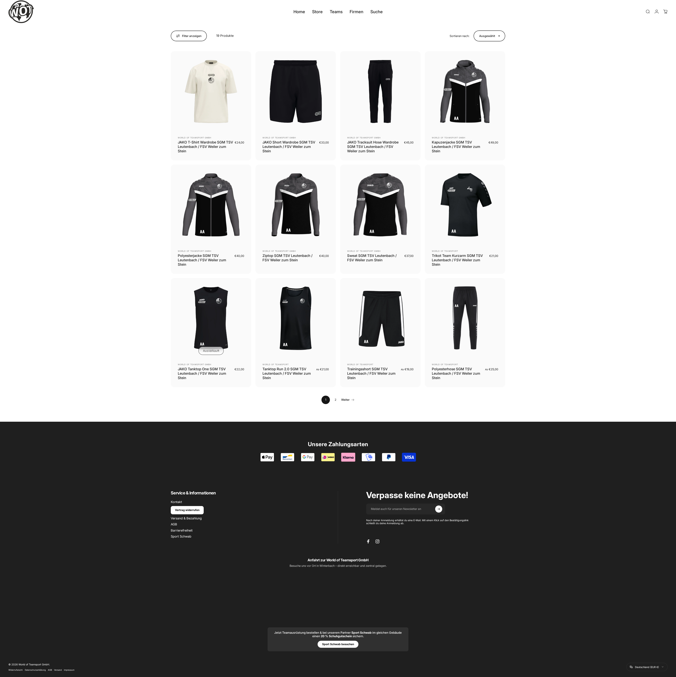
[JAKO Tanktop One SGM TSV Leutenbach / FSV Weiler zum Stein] (211, 318)
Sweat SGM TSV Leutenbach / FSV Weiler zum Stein (372, 258)
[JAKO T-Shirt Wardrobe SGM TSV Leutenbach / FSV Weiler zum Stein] (211, 91)
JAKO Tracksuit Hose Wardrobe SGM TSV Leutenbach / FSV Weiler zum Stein (373, 146)
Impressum (69, 670)
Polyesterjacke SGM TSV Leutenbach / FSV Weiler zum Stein (202, 260)
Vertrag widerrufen (187, 510)
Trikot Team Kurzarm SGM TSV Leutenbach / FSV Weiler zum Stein (457, 260)
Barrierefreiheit (182, 530)
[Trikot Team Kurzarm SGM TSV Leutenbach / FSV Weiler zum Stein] (465, 205)
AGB (174, 524)
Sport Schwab (181, 536)
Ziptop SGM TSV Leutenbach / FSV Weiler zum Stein (287, 258)
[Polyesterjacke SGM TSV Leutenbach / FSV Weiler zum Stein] (211, 205)
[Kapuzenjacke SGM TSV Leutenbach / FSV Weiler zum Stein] (465, 91)
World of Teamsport (445, 251)
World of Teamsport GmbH (194, 137)
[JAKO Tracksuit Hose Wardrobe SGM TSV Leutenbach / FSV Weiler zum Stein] (380, 91)
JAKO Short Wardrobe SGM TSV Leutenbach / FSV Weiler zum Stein (288, 146)
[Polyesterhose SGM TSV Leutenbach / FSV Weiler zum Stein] (465, 318)
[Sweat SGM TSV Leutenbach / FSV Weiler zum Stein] (380, 205)
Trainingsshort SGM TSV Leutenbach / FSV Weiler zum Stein (371, 373)
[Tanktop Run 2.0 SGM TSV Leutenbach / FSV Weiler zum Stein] (295, 318)
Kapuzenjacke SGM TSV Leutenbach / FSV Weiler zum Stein (456, 146)
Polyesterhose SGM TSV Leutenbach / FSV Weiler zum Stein (456, 373)
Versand (58, 670)
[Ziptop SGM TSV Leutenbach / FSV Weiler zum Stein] (295, 205)
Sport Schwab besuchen (338, 644)
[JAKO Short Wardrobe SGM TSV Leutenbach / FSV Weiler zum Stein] (295, 91)
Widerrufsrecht (15, 670)
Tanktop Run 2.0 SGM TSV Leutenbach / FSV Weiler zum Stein (286, 373)
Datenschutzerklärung (35, 670)
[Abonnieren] (438, 509)
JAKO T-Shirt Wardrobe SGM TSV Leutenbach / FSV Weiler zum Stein (205, 146)
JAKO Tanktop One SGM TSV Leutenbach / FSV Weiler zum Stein (202, 373)
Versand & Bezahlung (186, 518)
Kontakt (176, 502)
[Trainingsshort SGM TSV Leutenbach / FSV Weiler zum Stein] (380, 318)
